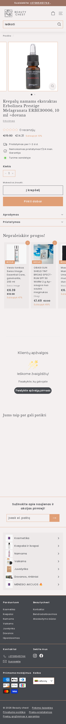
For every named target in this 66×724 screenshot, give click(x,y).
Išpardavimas (11, 638)
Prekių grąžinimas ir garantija (21, 716)
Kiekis (7, 166)
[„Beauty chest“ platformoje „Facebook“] (41, 656)
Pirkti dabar (33, 201)
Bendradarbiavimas (45, 614)
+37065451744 (40, 3)
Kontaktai (38, 609)
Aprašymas (11, 214)
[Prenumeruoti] (54, 518)
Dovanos (8, 633)
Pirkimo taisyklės (42, 707)
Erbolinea (9, 121)
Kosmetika (9, 609)
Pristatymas (11, 222)
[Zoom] (52, 86)
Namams (8, 618)
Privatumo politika (14, 712)
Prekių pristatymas (40, 712)
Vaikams (8, 623)
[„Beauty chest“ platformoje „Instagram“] (35, 656)
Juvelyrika (9, 628)
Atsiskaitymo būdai (44, 618)
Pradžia (7, 35)
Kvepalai (8, 614)
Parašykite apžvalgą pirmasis (32, 390)
